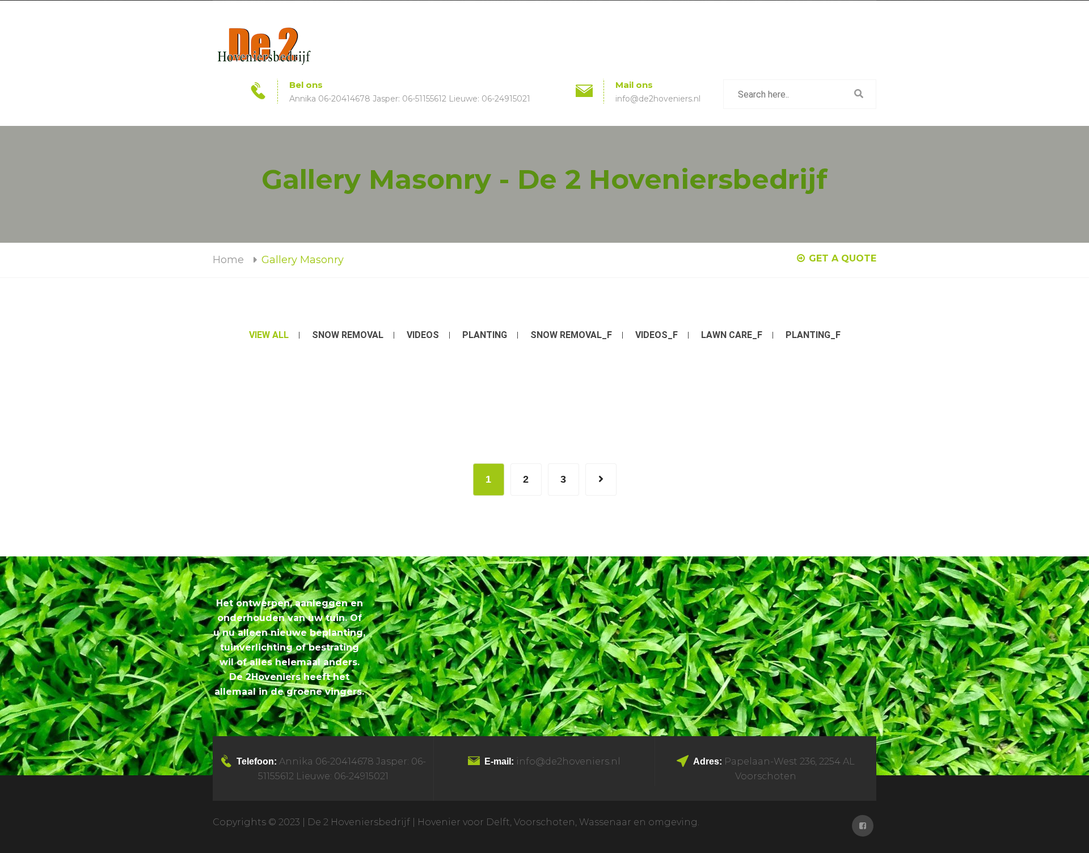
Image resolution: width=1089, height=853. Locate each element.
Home (228, 260)
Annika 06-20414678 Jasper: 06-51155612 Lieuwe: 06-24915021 (409, 99)
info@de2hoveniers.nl (657, 99)
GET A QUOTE (842, 258)
